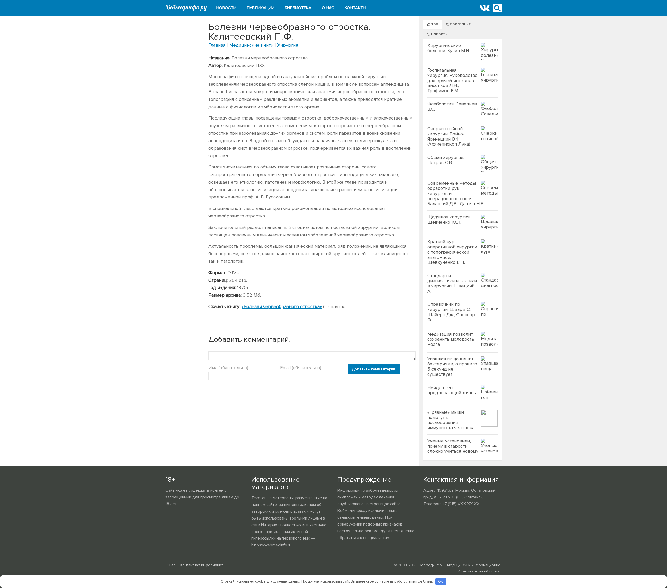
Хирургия (287, 45)
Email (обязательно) (300, 368)
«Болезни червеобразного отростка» (282, 306)
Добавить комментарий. (374, 369)
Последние (460, 24)
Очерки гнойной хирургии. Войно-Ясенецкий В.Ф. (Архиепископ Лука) (448, 136)
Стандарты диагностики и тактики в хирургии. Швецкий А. (452, 283)
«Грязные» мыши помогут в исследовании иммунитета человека (450, 419)
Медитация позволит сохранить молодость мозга (450, 339)
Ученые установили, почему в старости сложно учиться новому (452, 446)
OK (440, 581)
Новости (226, 7)
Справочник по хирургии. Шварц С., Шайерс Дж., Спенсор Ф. (451, 311)
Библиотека (298, 7)
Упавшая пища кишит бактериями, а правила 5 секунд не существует (452, 366)
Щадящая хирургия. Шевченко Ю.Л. (448, 219)
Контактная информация (201, 565)
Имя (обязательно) (228, 368)
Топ (434, 24)
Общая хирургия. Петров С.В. (445, 159)
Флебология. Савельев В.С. (452, 106)
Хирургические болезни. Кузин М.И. (448, 47)
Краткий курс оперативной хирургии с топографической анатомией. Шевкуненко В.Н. (452, 252)
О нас (328, 7)
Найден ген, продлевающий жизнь (451, 390)
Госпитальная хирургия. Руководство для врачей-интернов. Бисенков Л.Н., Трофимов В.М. (452, 80)
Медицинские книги (251, 45)
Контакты (355, 7)
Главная (216, 45)
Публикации (260, 7)
